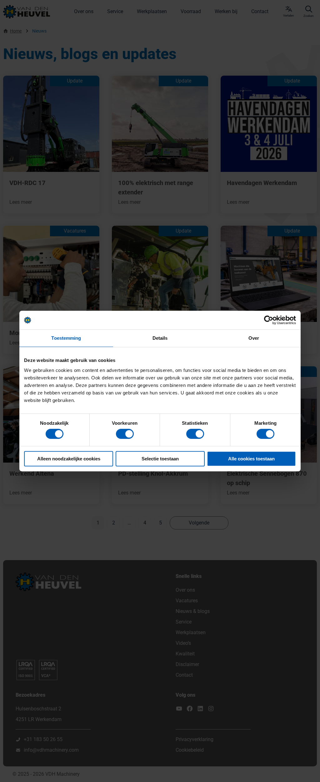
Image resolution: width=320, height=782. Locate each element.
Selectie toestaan (160, 458)
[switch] (125, 434)
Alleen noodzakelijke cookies (68, 458)
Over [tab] (253, 338)
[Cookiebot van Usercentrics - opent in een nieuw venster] (268, 320)
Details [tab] (160, 338)
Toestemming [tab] (66, 338)
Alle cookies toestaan (251, 458)
